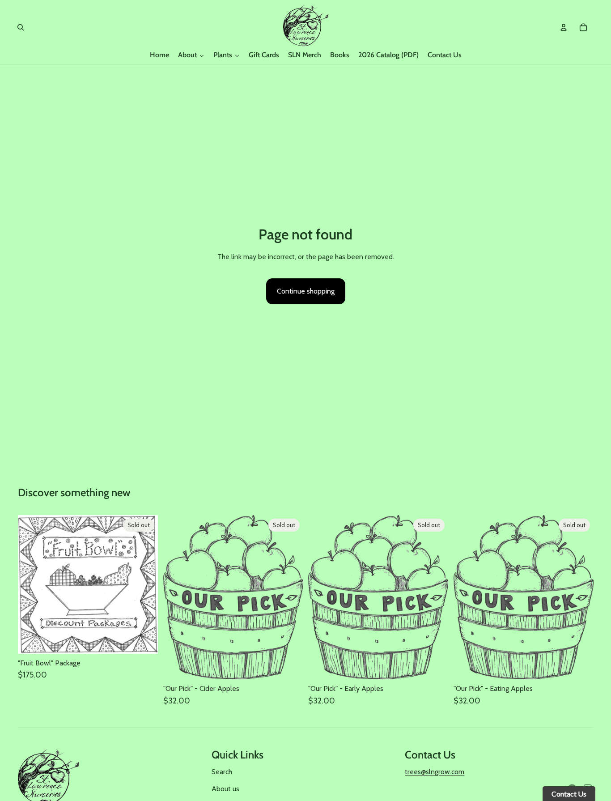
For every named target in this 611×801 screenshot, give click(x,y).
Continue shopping (306, 291)
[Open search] (20, 27)
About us (225, 788)
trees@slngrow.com (434, 771)
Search (222, 771)
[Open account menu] (563, 27)
